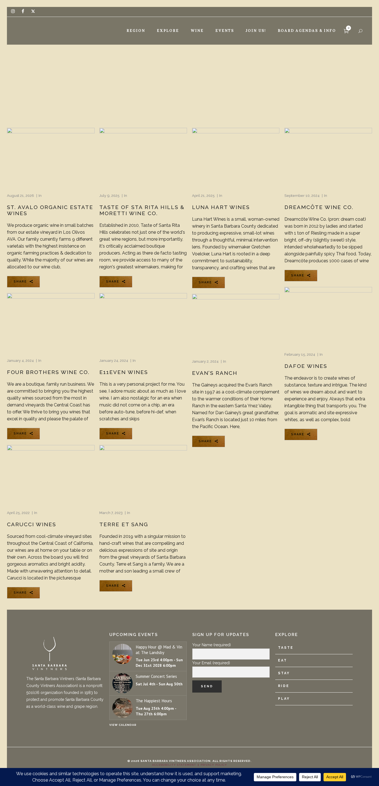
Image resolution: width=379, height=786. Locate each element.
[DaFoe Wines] (328, 316)
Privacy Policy (214, 764)
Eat (282, 660)
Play (284, 699)
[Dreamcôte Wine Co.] (328, 157)
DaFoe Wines (305, 366)
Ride (283, 686)
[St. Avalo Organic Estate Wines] (51, 157)
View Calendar (123, 724)
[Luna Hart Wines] (236, 157)
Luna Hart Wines (221, 207)
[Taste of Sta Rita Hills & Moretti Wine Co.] (143, 157)
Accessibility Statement (174, 764)
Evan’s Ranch (214, 373)
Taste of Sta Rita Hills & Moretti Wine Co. (142, 210)
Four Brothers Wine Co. (48, 372)
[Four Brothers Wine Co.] (51, 322)
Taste (286, 648)
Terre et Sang (123, 524)
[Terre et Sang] (143, 474)
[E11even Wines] (143, 322)
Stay (284, 673)
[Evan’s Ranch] (236, 323)
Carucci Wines (31, 524)
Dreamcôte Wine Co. (318, 207)
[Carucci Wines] (51, 474)
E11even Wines (123, 372)
